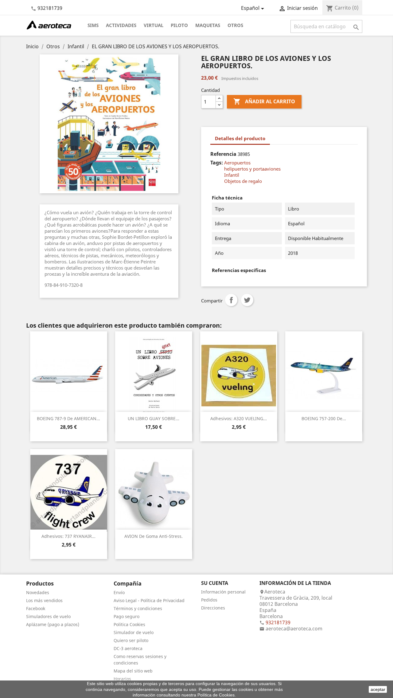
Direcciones (213, 608)
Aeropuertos (237, 163)
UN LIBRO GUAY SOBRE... (153, 418)
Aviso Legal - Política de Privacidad (149, 600)
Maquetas (207, 25)
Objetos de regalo (243, 181)
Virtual (153, 25)
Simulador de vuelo (134, 632)
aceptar (378, 689)
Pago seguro (126, 616)
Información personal (223, 592)
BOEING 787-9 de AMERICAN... (68, 418)
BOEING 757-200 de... (324, 418)
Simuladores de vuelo (48, 616)
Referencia (223, 154)
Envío (119, 592)
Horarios (122, 679)
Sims (93, 25)
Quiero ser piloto (131, 640)
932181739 (49, 8)
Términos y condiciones (138, 608)
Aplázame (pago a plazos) (52, 624)
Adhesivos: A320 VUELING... (238, 418)
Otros (235, 25)
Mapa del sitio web (133, 671)
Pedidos (209, 600)
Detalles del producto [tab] (240, 138)
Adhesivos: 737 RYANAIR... (68, 536)
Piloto (179, 25)
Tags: (216, 163)
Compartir (231, 300)
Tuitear (247, 300)
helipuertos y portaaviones (252, 169)
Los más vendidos (44, 600)
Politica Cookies (129, 624)
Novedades (37, 592)
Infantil (231, 175)
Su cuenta (214, 583)
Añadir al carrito (264, 101)
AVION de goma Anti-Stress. (153, 536)
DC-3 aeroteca (128, 648)
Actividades (121, 25)
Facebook (35, 608)
